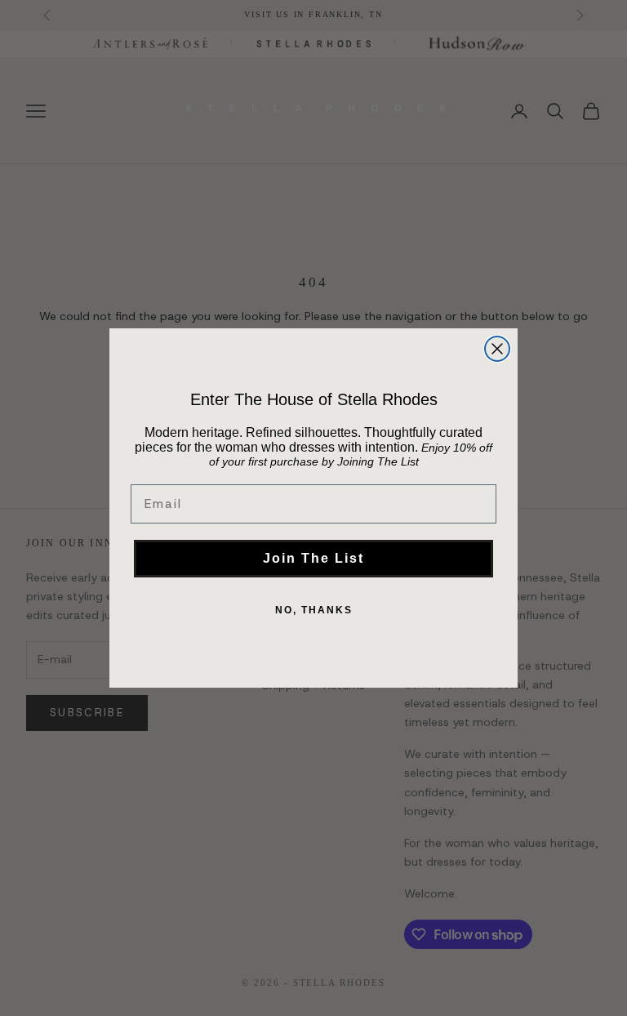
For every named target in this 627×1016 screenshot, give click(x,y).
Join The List (313, 558)
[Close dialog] (497, 348)
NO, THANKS (314, 610)
